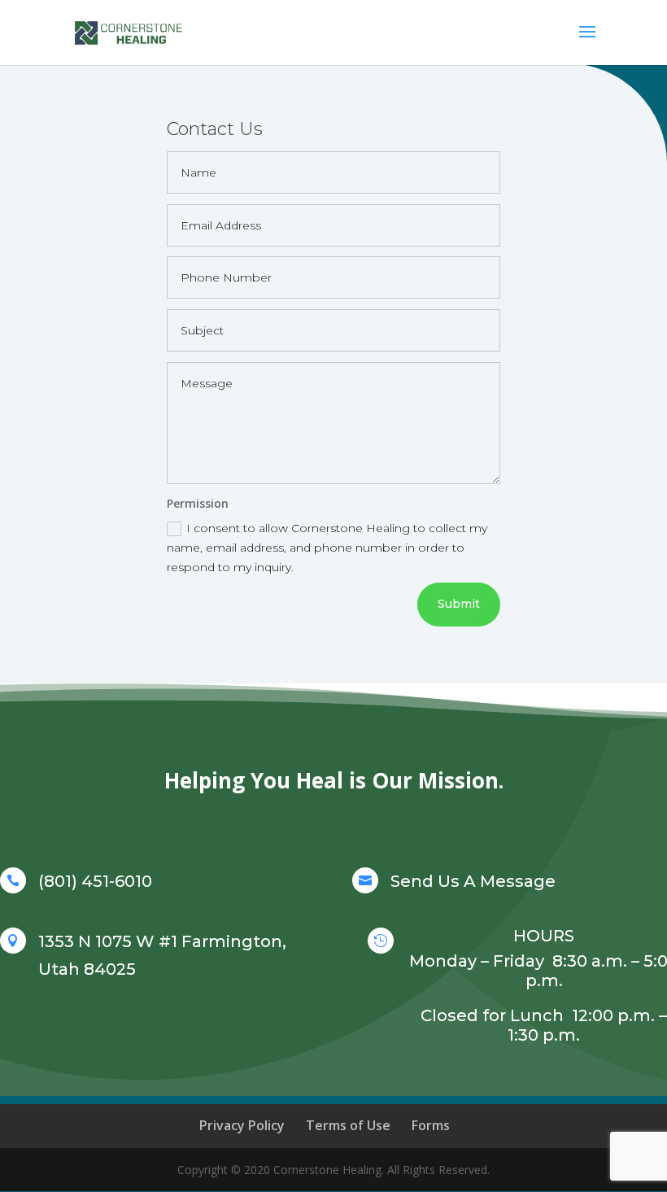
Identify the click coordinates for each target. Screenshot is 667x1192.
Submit (459, 603)
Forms (431, 1125)
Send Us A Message (473, 881)
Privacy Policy (242, 1125)
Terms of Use (348, 1125)
